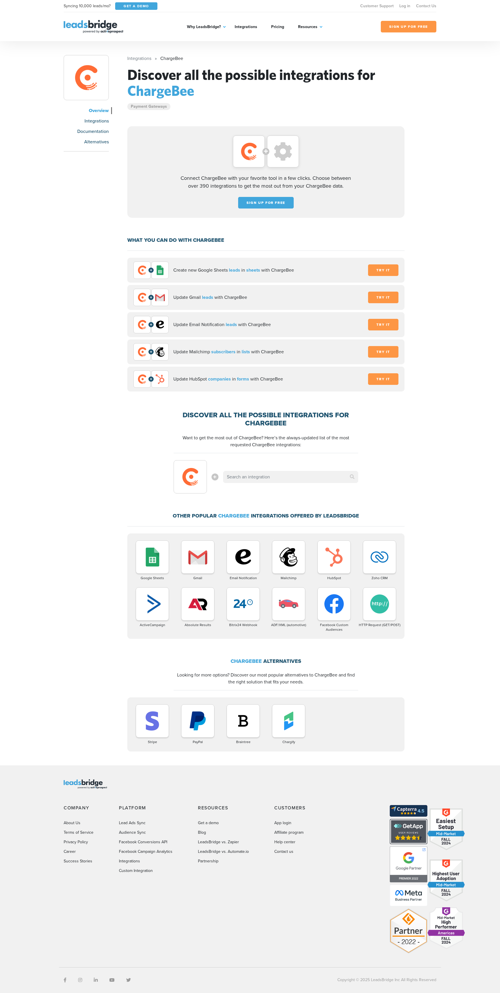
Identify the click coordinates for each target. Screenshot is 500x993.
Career (70, 851)
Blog (202, 832)
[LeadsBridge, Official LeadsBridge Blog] (93, 26)
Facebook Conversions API (143, 842)
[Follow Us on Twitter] (128, 980)
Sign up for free (266, 202)
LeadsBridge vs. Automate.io (223, 851)
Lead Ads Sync (132, 823)
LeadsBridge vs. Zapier (218, 842)
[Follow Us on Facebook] (65, 980)
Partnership (208, 861)
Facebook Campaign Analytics (145, 851)
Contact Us (426, 6)
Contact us (283, 851)
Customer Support (377, 6)
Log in (404, 6)
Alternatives (96, 141)
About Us (72, 823)
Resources (307, 27)
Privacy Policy (76, 842)
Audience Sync (132, 832)
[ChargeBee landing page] (86, 77)
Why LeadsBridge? (204, 27)
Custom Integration (136, 871)
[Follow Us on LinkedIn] (96, 980)
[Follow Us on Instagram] (80, 980)
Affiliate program (289, 832)
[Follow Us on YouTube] (112, 980)
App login (282, 823)
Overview (99, 110)
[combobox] (291, 477)
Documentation (93, 131)
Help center (284, 842)
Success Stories (78, 861)
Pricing (277, 27)
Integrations (246, 27)
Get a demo (208, 823)
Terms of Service (78, 832)
